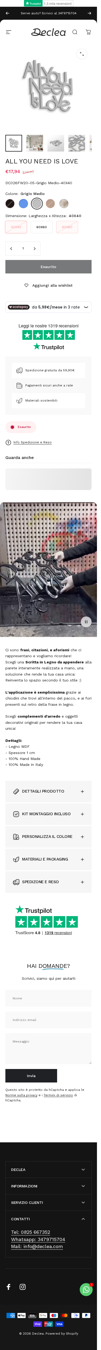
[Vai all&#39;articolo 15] (34, 143)
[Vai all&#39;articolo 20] (55, 143)
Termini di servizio (58, 1095)
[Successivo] (89, 13)
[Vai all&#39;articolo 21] (76, 143)
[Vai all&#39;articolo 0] (13, 143)
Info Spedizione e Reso (32, 442)
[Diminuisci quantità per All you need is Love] (11, 248)
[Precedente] (7, 13)
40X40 (16, 227)
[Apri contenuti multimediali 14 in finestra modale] (81, 54)
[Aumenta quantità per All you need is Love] (34, 248)
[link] (30, 1232)
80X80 (67, 227)
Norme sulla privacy (21, 1095)
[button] (86, 621)
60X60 (41, 227)
